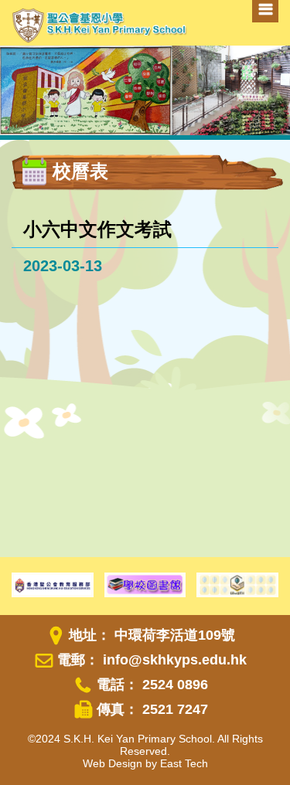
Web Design (112, 763)
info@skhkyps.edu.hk (175, 660)
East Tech (184, 763)
